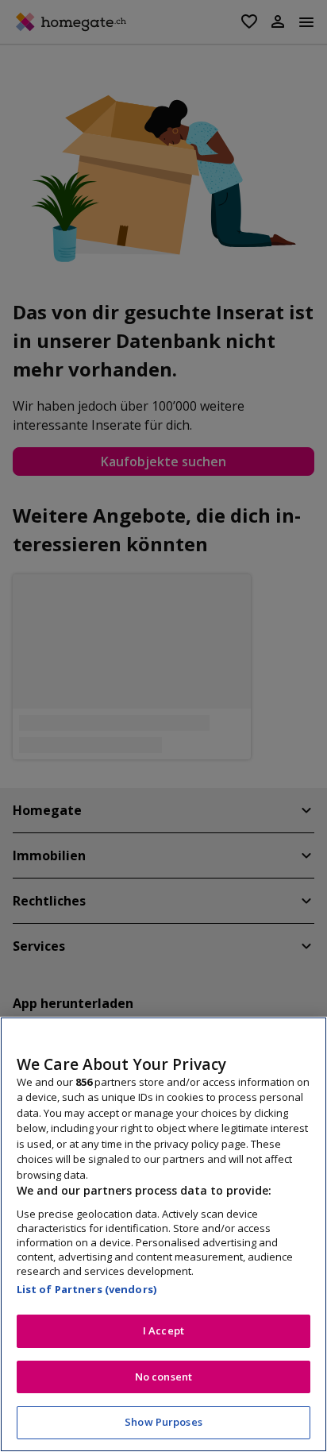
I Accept (163, 1330)
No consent (163, 1376)
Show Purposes (163, 1422)
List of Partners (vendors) (86, 1289)
